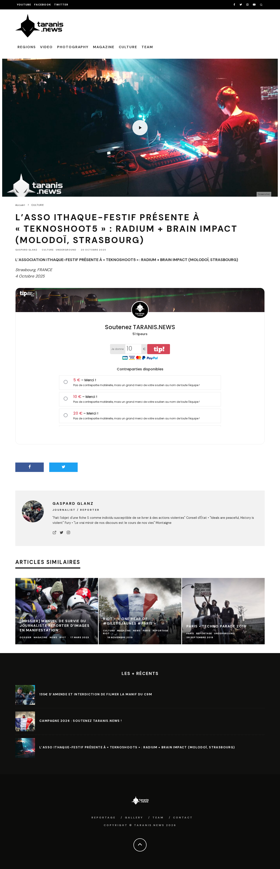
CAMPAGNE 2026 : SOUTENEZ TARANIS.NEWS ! (80, 721)
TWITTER (61, 4)
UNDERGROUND (66, 249)
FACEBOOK (42, 4)
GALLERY (134, 817)
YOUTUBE (24, 4)
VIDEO (46, 47)
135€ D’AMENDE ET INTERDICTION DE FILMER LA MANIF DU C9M (95, 694)
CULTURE (128, 47)
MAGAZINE (103, 47)
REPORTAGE (103, 817)
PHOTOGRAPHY (73, 47)
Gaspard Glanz (26, 249)
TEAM (147, 47)
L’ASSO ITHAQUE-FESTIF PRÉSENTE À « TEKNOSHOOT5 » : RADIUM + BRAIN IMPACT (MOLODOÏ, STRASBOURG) (137, 747)
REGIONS (27, 47)
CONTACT (183, 817)
